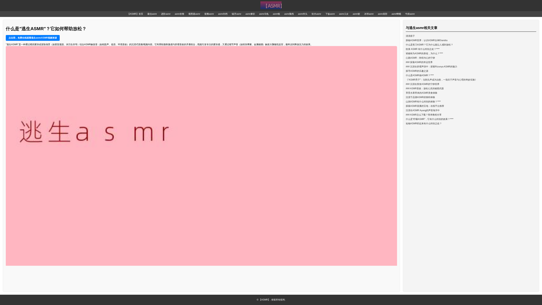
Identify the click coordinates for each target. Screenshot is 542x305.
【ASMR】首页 (135, 14)
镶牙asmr (236, 14)
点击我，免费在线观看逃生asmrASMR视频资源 (33, 38)
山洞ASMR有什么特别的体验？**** (423, 101)
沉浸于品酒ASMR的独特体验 (420, 97)
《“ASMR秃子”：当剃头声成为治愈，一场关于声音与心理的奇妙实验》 (441, 80)
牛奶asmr (410, 14)
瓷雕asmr (209, 14)
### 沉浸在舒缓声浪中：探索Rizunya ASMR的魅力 (431, 66)
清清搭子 (410, 36)
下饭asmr (330, 14)
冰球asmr (369, 14)
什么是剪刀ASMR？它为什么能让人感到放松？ (429, 44)
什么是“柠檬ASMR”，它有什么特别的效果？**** (429, 119)
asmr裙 (356, 14)
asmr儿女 (343, 14)
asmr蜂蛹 (396, 14)
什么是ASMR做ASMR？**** (420, 75)
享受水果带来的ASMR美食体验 (421, 93)
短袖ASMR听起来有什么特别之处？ (424, 123)
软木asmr (316, 14)
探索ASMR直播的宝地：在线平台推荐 (425, 106)
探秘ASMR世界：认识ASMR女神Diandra (426, 40)
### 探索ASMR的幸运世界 (419, 62)
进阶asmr (166, 14)
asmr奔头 (302, 14)
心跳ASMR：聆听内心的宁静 (420, 58)
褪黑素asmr (194, 14)
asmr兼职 (250, 14)
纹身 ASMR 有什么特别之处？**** (423, 49)
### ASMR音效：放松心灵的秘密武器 (425, 88)
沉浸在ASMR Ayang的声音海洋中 (423, 110)
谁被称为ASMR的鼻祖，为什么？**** (424, 53)
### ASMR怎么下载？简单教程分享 (424, 115)
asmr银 (276, 14)
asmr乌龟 (264, 14)
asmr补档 (223, 14)
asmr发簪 (179, 14)
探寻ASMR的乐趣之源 (417, 71)
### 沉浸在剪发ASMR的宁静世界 (422, 84)
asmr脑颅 (289, 14)
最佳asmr (152, 14)
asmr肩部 (382, 14)
